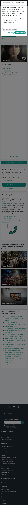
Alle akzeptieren (20, 33)
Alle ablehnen (9, 33)
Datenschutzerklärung (8, 22)
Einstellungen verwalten (10, 29)
